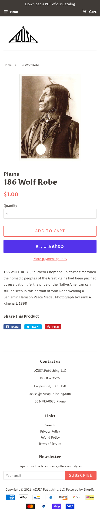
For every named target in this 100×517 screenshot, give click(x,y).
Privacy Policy (50, 431)
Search (50, 425)
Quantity (10, 205)
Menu (13, 12)
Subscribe (81, 475)
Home (7, 65)
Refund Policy (50, 437)
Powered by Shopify (80, 489)
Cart (92, 12)
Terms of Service (50, 444)
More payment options (50, 259)
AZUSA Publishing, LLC (49, 489)
